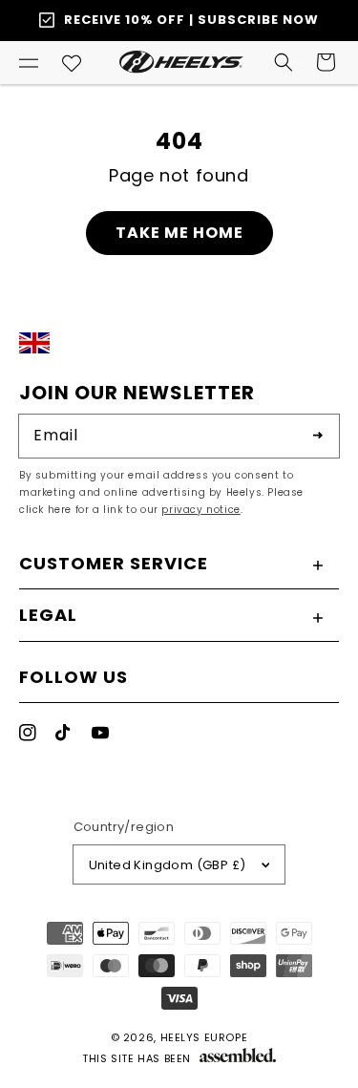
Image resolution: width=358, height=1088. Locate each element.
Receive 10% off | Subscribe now (191, 20)
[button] (29, 62)
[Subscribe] (318, 436)
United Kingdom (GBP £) (167, 865)
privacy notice (200, 509)
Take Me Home (179, 233)
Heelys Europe (204, 1037)
